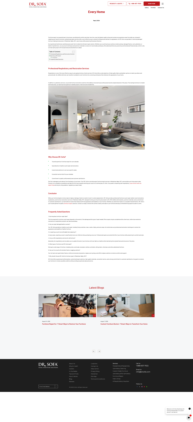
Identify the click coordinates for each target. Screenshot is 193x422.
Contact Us (161, 7)
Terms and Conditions (98, 379)
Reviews (71, 381)
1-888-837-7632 (135, 3)
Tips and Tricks (73, 374)
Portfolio (153, 7)
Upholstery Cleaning (119, 368)
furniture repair (68, 203)
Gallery (147, 7)
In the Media (73, 371)
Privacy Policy (95, 371)
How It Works (73, 376)
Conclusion (54, 57)
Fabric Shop (116, 378)
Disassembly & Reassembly (121, 366)
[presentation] (93, 351)
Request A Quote (116, 3)
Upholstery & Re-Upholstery (121, 373)
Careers (71, 368)
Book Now (151, 3)
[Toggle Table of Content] (72, 52)
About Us (72, 363)
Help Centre (95, 368)
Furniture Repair (118, 376)
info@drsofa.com (143, 372)
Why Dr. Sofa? (73, 366)
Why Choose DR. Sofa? (55, 56)
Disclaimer (94, 374)
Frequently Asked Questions (56, 59)
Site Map (93, 376)
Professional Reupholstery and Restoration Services (62, 54)
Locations (94, 363)
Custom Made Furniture (120, 371)
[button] (178, 410)
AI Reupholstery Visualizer (121, 381)
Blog (70, 379)
